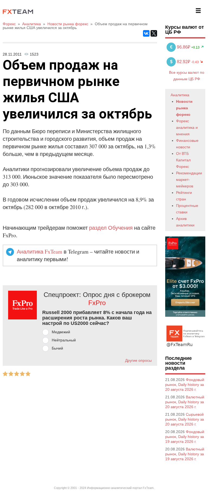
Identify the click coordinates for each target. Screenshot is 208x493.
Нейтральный (64, 340)
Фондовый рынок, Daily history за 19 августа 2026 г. (184, 437)
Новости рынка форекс (184, 108)
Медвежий (61, 332)
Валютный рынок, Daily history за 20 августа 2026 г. (184, 402)
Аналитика (180, 95)
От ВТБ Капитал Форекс (183, 160)
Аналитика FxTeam (39, 251)
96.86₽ (180, 47)
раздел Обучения (111, 227)
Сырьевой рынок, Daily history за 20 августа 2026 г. (184, 419)
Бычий (57, 348)
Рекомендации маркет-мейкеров (189, 179)
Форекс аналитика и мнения (187, 127)
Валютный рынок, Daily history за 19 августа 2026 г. (184, 454)
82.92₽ (180, 61)
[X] (154, 33)
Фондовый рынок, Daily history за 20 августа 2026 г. (184, 384)
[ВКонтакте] (146, 33)
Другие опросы (138, 360)
